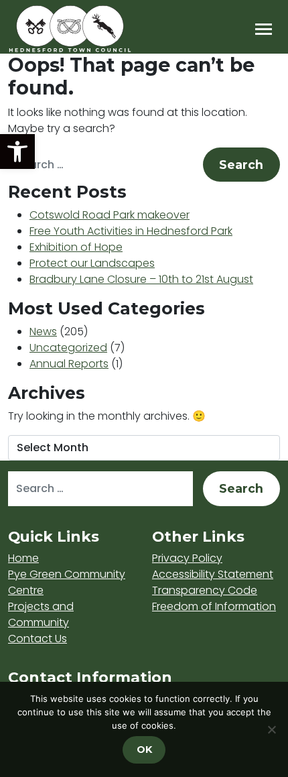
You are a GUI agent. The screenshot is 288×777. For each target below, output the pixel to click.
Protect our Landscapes (92, 263)
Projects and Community (41, 614)
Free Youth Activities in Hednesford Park (130, 231)
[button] (17, 151)
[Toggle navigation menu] (263, 29)
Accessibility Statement (212, 574)
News (43, 331)
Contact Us (37, 638)
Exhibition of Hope (76, 247)
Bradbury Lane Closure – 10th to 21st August (141, 279)
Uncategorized (68, 347)
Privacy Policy (187, 558)
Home (23, 558)
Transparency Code (204, 590)
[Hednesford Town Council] (108, 28)
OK (144, 749)
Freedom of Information (214, 606)
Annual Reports (69, 363)
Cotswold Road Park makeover (109, 215)
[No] (271, 729)
